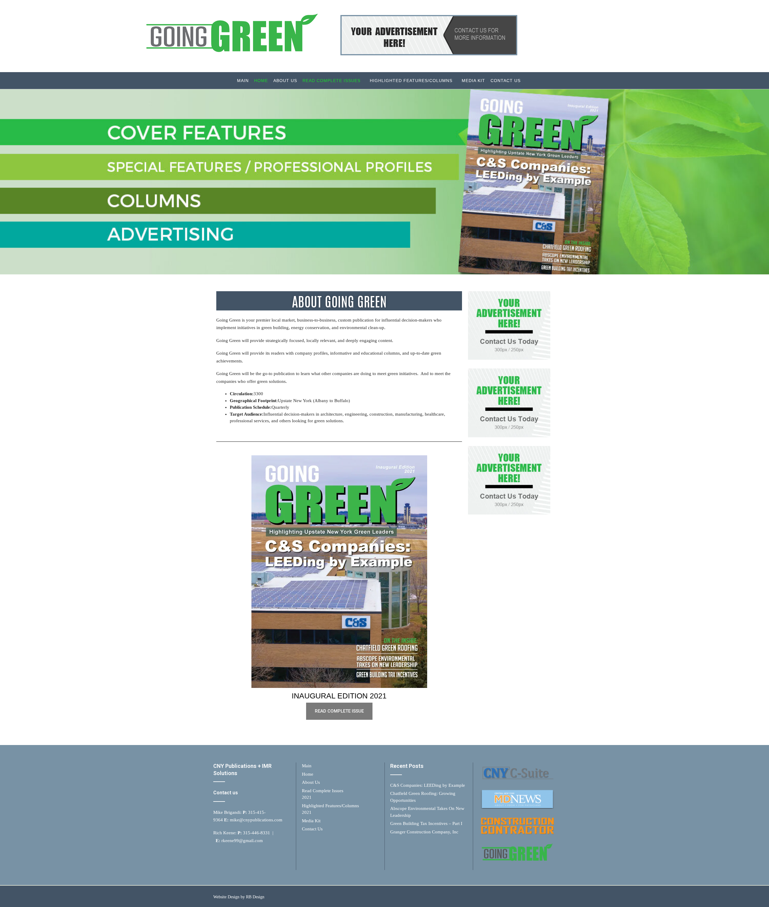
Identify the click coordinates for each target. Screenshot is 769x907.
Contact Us (506, 80)
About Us (285, 80)
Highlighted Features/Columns (411, 80)
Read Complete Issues (331, 80)
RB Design (255, 897)
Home (261, 80)
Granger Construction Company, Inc (424, 831)
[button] (339, 711)
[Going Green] (328, 36)
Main (243, 80)
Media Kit (473, 80)
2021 (307, 797)
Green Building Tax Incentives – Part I (426, 823)
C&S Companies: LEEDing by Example (427, 785)
